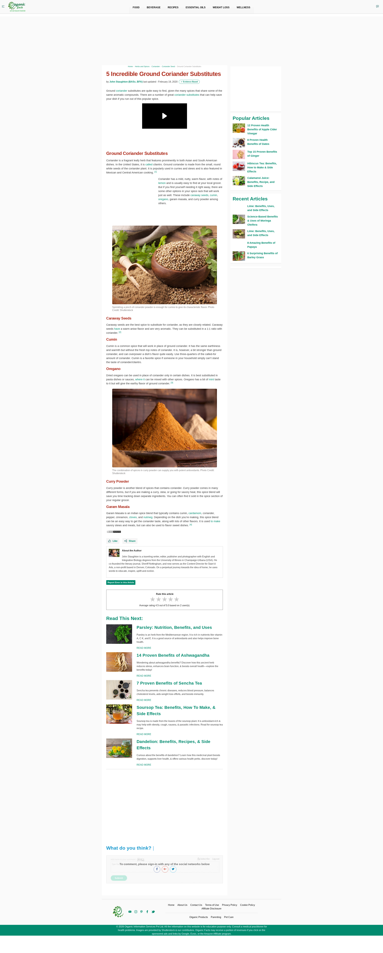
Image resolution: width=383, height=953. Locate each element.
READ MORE (144, 648)
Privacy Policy (229, 905)
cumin (213, 195)
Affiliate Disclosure (211, 908)
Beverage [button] (154, 7)
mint (211, 379)
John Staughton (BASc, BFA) (126, 81)
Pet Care (229, 917)
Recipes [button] (173, 7)
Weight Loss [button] (221, 7)
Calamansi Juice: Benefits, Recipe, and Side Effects (261, 182)
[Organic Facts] (16, 7)
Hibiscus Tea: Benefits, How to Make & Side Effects (262, 167)
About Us (182, 905)
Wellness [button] (243, 7)
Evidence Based (189, 82)
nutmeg (147, 517)
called (148, 164)
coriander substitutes (186, 94)
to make (215, 521)
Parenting (216, 917)
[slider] (165, 599)
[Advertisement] (164, 805)
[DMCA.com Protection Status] (113, 531)
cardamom (195, 513)
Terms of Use (212, 905)
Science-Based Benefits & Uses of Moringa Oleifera (262, 220)
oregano (163, 199)
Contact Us (196, 905)
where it (140, 379)
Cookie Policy (247, 905)
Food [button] (136, 7)
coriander (121, 90)
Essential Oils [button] (196, 7)
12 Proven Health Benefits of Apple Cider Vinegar (262, 129)
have (117, 328)
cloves (133, 517)
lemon (162, 183)
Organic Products (198, 917)
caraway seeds (199, 195)
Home (171, 905)
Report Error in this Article (121, 582)
